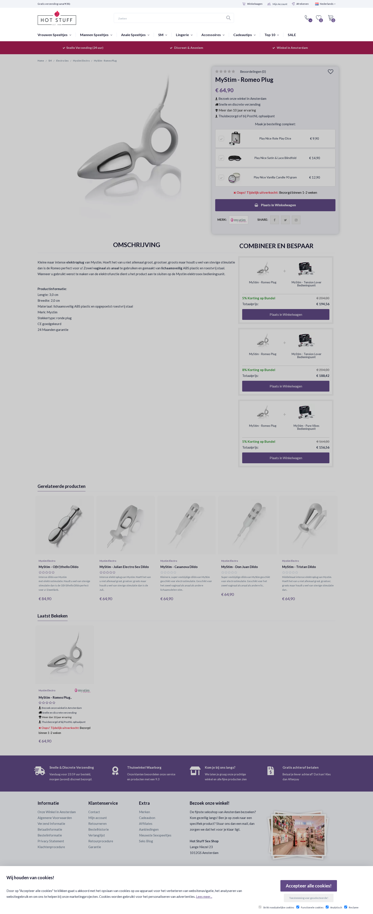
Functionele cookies (312, 907)
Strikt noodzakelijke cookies (278, 907)
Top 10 (270, 35)
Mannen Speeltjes (94, 35)
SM (161, 35)
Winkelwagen (254, 3)
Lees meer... (204, 896)
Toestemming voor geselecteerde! (308, 898)
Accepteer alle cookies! (309, 885)
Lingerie (183, 35)
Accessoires (211, 35)
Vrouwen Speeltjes (53, 35)
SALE (292, 35)
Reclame (354, 907)
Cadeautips (243, 35)
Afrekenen (302, 3)
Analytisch (336, 907)
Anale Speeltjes (133, 35)
